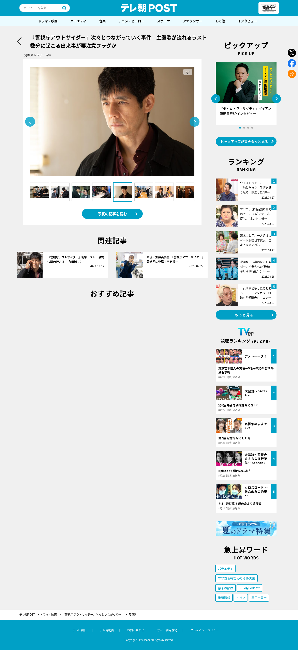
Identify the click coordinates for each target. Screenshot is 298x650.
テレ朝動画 (107, 630)
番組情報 (224, 597)
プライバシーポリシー (204, 630)
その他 (220, 20)
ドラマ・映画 (48, 20)
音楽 (102, 20)
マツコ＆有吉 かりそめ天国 (236, 578)
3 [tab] (248, 128)
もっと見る (244, 314)
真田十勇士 (259, 597)
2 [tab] (244, 128)
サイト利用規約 (167, 630)
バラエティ (78, 20)
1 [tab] (240, 128)
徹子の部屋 (225, 588)
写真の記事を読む (112, 213)
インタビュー (247, 20)
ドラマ (240, 597)
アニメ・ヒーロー (131, 20)
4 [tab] (252, 128)
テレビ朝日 (79, 630)
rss (292, 74)
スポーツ (163, 20)
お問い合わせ (135, 630)
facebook (292, 63)
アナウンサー (192, 20)
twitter (292, 53)
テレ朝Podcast (249, 588)
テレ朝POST (149, 7)
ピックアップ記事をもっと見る (244, 141)
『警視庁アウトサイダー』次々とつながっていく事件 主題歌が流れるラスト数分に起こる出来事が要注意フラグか (94, 614)
